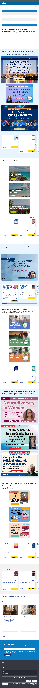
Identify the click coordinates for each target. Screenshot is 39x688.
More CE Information (31, 149)
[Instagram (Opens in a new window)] (16, 678)
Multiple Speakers (5, 289)
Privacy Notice (12, 652)
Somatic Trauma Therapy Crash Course (8, 18)
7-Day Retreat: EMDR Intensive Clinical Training (8, 220)
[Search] (36, 6)
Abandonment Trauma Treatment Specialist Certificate (24, 286)
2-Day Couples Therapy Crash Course (8, 21)
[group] (4, 602)
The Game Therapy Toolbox (25, 543)
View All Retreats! (33, 217)
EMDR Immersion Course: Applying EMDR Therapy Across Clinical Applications (25, 572)
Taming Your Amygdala (7, 543)
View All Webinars (30, 25)
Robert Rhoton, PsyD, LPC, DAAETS (25, 369)
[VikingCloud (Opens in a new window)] (5, 684)
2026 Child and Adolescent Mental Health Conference (25, 136)
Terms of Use (23, 683)
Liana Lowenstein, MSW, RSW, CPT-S (25, 544)
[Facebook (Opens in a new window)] (14, 678)
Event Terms (27, 683)
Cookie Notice (29, 684)
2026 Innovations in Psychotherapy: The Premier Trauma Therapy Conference (8, 136)
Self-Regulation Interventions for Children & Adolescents (11, 15)
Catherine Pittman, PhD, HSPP (7, 544)
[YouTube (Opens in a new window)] (24, 678)
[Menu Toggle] (36, 3)
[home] (5, 3)
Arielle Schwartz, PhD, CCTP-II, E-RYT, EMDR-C (26, 225)
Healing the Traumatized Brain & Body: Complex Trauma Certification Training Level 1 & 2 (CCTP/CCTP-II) (8, 287)
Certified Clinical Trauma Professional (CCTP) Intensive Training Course (25, 367)
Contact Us (7, 673)
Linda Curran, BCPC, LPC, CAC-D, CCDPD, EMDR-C (9, 222)
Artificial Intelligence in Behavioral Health (9, 12)
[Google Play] (34, 681)
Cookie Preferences (34, 684)
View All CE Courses (7, 569)
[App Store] (28, 681)
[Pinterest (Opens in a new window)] (21, 678)
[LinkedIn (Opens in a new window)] (19, 678)
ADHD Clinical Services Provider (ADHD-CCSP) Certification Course (7, 367)
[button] (35, 39)
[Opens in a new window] (19, 206)
